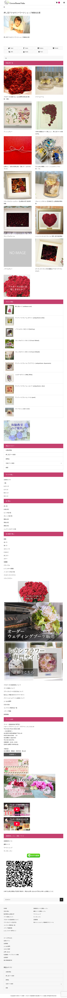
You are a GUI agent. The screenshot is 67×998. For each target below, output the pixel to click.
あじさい (6, 555)
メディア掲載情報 (8, 928)
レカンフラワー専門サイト (10, 930)
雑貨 (7, 467)
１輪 (5, 483)
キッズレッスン (8, 851)
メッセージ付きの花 (9, 572)
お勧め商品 (9, 450)
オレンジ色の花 (8, 516)
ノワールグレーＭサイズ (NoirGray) (25, 329)
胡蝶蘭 (5, 562)
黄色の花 (6, 525)
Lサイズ (6, 489)
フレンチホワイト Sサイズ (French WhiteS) (27, 340)
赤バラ (5, 542)
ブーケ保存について (9, 688)
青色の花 (6, 522)
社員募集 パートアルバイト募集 (11, 954)
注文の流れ (7, 704)
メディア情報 (7, 711)
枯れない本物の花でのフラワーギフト (14, 694)
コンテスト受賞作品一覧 (10, 708)
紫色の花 (6, 519)
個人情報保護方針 (8, 960)
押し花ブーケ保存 (11, 454)
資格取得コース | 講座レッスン (41, 908)
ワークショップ (8, 847)
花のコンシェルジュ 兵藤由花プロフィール (44, 922)
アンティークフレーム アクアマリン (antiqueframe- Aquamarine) (33, 363)
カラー (5, 558)
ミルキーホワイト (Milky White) (23, 374)
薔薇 (5, 539)
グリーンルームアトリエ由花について (14, 698)
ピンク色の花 (7, 512)
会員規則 (6, 957)
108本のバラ (7, 479)
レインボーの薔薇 (9, 568)
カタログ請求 (7, 949)
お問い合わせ (7, 952)
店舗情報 (36, 919)
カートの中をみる (8, 938)
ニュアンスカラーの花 (10, 529)
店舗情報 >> (12, 754)
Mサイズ (6, 493)
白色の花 (6, 509)
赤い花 (5, 506)
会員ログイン (7, 940)
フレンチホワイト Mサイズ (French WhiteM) (27, 352)
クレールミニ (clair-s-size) (22, 408)
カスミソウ (7, 549)
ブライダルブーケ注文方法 (10, 922)
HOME (5, 908)
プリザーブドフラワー (10, 575)
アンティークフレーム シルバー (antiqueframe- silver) (30, 386)
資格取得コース (8, 841)
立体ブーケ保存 (10, 463)
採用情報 (6, 714)
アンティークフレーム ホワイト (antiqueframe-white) (29, 317)
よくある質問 (7, 701)
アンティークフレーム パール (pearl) (25, 397)
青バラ (5, 545)
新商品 (7, 459)
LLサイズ (6, 486)
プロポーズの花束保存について (12, 685)
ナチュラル (7, 565)
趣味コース (7, 844)
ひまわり (6, 552)
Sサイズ (6, 496)
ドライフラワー (8, 578)
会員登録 (6, 943)
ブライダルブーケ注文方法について (13, 691)
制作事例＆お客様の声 (9, 914)
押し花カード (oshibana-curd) (23, 306)
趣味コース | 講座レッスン (40, 911)
